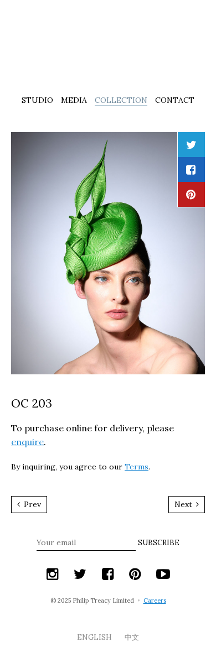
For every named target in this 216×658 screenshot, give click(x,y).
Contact (174, 100)
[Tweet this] (191, 144)
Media (74, 100)
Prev (31, 504)
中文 (132, 637)
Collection (121, 100)
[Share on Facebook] (190, 169)
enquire (27, 441)
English (95, 637)
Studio (37, 100)
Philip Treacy (108, 46)
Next (184, 504)
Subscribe (158, 542)
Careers (154, 600)
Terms (136, 467)
